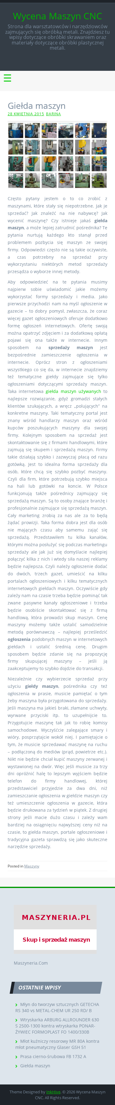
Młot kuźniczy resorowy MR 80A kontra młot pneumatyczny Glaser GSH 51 (57, 1044)
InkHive (53, 1092)
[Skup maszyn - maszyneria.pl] (55, 929)
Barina (53, 113)
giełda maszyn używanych (73, 391)
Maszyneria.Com (31, 963)
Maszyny (31, 866)
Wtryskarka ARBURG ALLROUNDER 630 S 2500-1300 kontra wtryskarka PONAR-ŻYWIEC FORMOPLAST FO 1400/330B (57, 1026)
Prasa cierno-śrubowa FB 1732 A (53, 1056)
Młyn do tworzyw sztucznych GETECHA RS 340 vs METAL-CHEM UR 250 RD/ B (57, 1007)
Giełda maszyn (35, 1066)
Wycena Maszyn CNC (57, 16)
